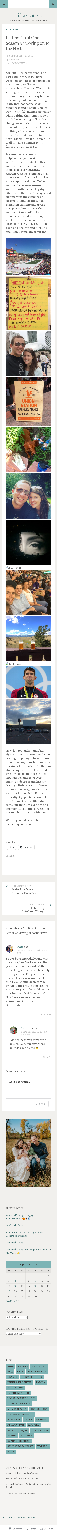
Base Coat (39, 1366)
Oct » (16, 1300)
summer (26, 1435)
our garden (39, 1409)
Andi (10, 1366)
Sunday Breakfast (20, 1446)
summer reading (19, 1441)
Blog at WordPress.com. (19, 1517)
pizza (28, 1419)
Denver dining (32, 1377)
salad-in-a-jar (17, 1430)
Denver (12, 1377)
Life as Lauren (28, 15)
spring (12, 1435)
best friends (37, 1371)
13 (15, 1286)
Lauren (14, 59)
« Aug (9, 1300)
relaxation (15, 1425)
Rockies (33, 1425)
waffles (43, 1446)
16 (35, 1286)
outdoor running (20, 1414)
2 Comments (18, 63)
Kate (20, 946)
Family (40, 1382)
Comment (40, 1103)
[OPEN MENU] (4, 4)
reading (42, 1419)
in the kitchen (18, 1393)
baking (23, 1366)
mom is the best (19, 1403)
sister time (40, 1430)
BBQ (10, 1371)
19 (9, 1291)
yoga (10, 1451)
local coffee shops (21, 1398)
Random (12, 29)
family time (15, 1387)
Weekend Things (15, 1225)
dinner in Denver (19, 1382)
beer (20, 1371)
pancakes (14, 1419)
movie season (17, 1409)
